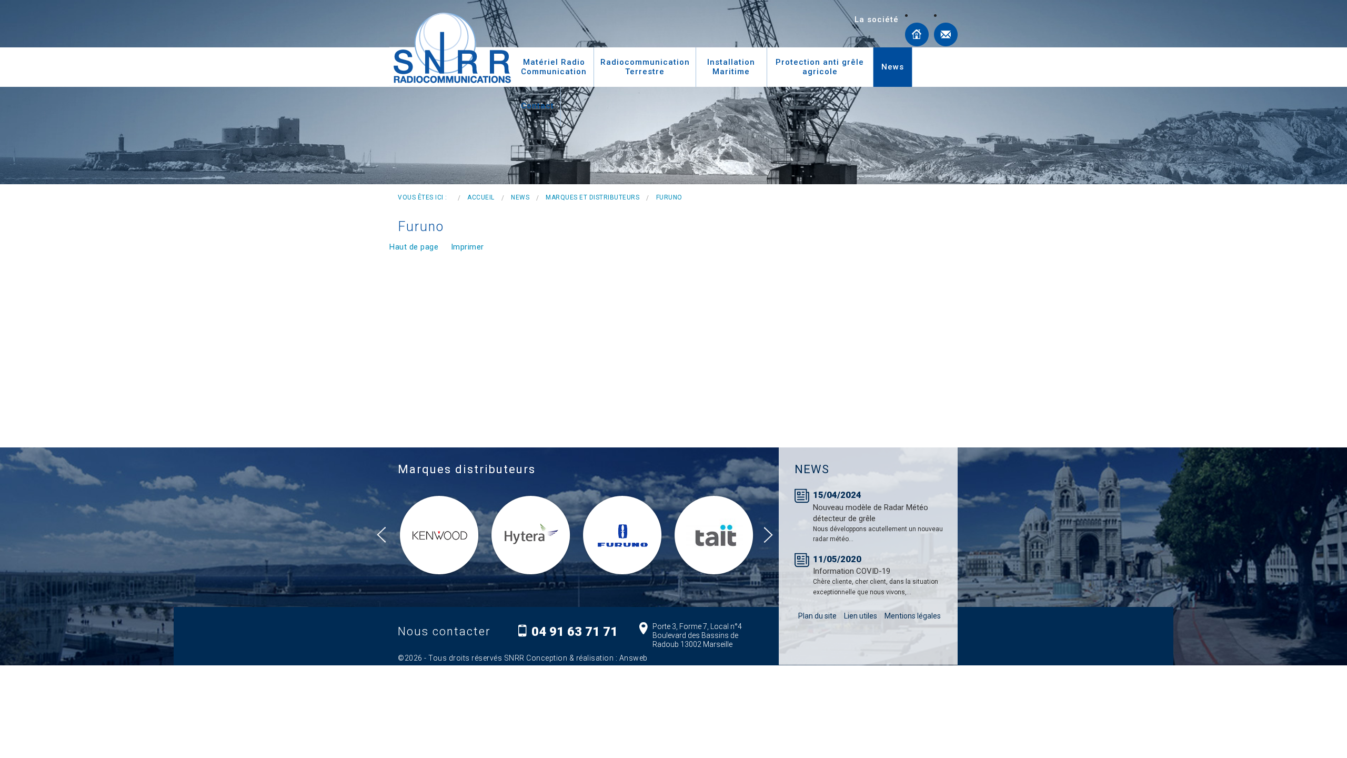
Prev (385, 535)
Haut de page (413, 247)
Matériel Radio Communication (554, 66)
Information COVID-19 (851, 571)
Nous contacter (444, 631)
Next (772, 535)
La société (877, 19)
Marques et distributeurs (592, 197)
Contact (946, 34)
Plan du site (817, 616)
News (892, 67)
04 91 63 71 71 (574, 631)
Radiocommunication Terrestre (645, 66)
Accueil (917, 34)
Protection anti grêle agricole (820, 66)
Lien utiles (860, 616)
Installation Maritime (731, 66)
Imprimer (467, 247)
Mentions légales (912, 616)
